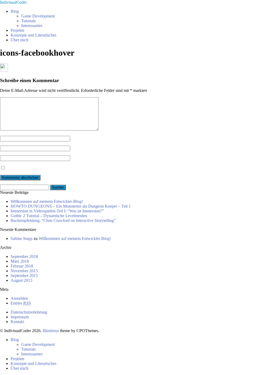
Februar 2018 (22, 266)
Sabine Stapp (22, 238)
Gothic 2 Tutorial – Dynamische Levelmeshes (49, 215)
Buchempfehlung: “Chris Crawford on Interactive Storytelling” (63, 220)
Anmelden (19, 298)
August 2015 (21, 280)
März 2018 (20, 261)
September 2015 (24, 275)
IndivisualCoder (13, 2)
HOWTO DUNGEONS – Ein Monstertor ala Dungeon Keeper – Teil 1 (71, 206)
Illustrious (51, 330)
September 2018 (24, 256)
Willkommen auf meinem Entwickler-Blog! (47, 201)
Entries (21, 303)
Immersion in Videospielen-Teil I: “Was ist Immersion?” (57, 211)
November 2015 (24, 271)
